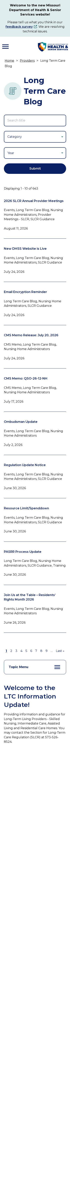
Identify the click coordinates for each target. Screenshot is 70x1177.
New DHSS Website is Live (25, 248)
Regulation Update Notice (25, 465)
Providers (27, 60)
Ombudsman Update (21, 422)
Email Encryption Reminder (25, 292)
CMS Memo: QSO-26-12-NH (25, 378)
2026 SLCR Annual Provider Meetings (34, 201)
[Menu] (5, 46)
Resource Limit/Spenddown (26, 508)
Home (9, 60)
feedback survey (19, 27)
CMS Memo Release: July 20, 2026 (31, 335)
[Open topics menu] (57, 667)
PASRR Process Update (22, 552)
